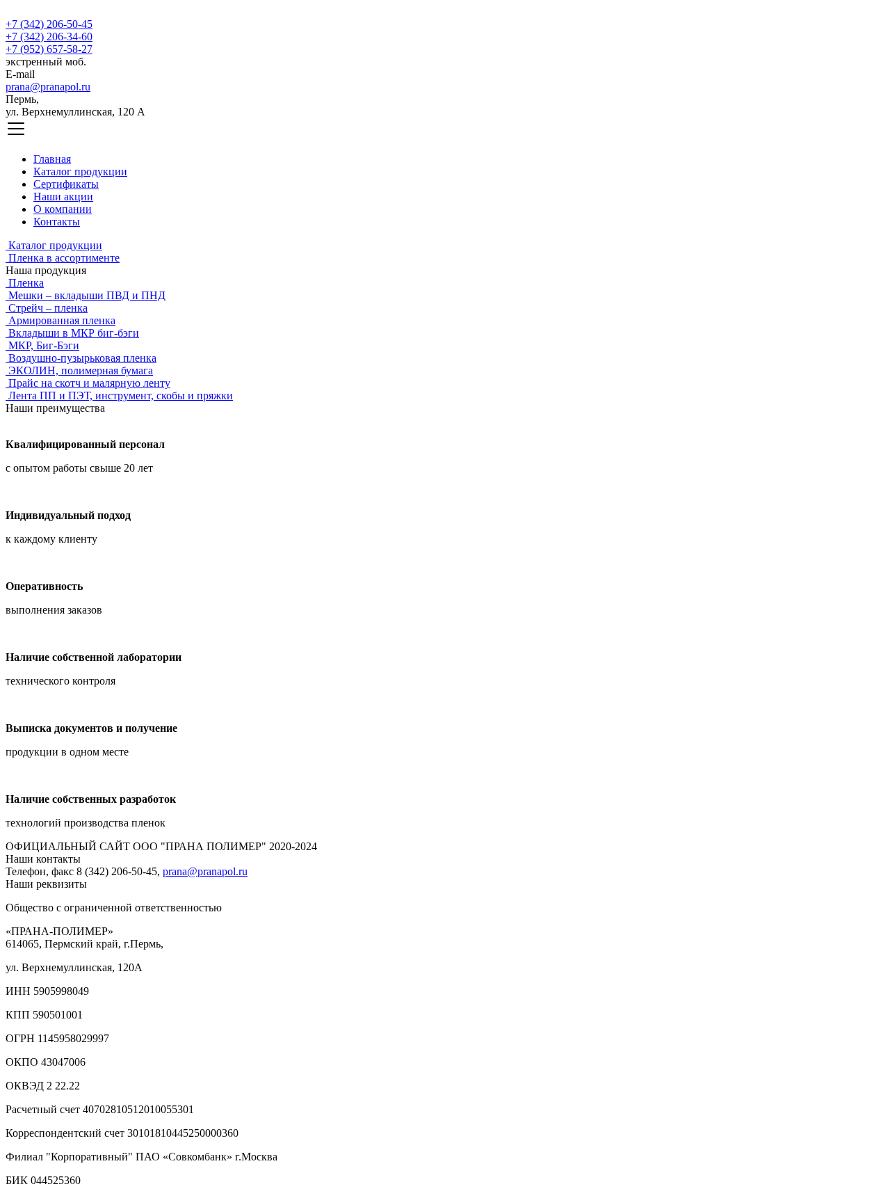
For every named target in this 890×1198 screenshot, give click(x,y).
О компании (62, 209)
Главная (52, 159)
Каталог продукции (80, 171)
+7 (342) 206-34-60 (49, 36)
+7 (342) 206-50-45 (49, 24)
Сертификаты (66, 184)
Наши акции (63, 196)
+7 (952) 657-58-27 (49, 49)
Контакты (56, 221)
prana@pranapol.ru (48, 87)
